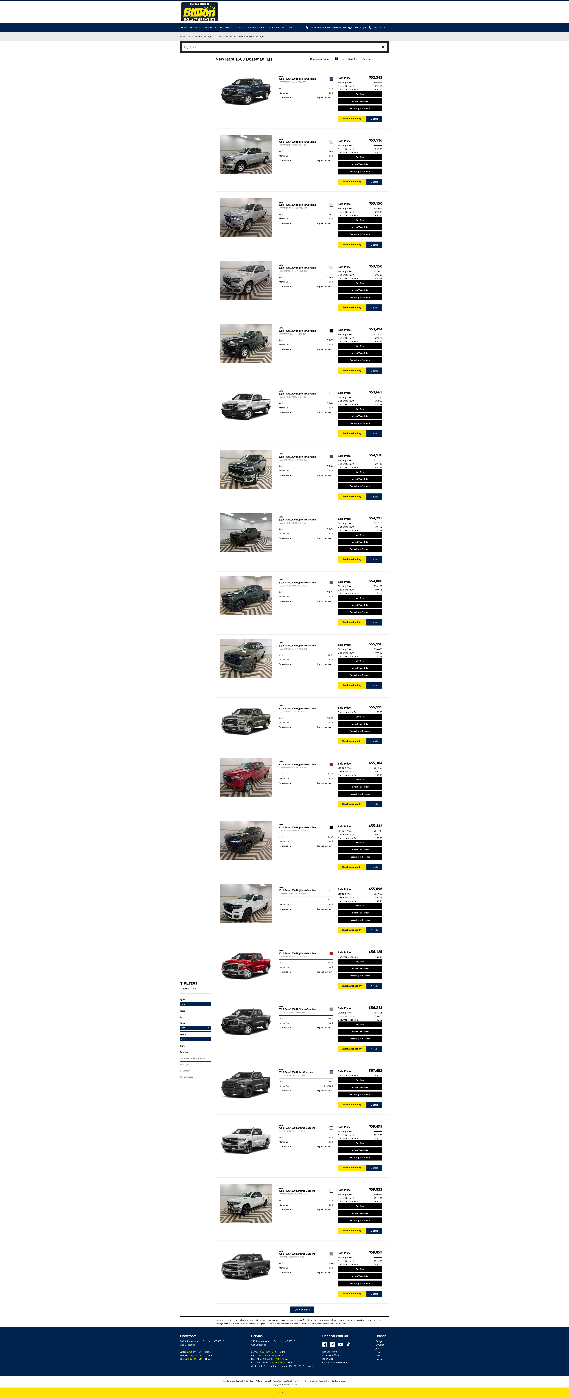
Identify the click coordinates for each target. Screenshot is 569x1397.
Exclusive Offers (330, 1355)
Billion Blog (327, 1358)
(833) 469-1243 (268, 1351)
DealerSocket (296, 1381)
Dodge (379, 1341)
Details (374, 118)
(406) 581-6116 (296, 1366)
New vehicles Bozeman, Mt (200, 36)
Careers (274, 27)
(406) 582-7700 (271, 1358)
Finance (240, 27)
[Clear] (194, 988)
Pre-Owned (226, 27)
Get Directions (187, 1344)
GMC (378, 1355)
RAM (378, 1351)
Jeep (378, 1348)
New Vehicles (210, 27)
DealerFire (277, 1381)
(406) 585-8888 (277, 1362)
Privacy (280, 1392)
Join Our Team (329, 1351)
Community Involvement (334, 1362)
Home (184, 27)
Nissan (379, 1358)
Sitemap (289, 1392)
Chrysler (380, 1344)
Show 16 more (302, 1309)
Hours (208, 1351)
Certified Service (257, 27)
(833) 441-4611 (194, 1351)
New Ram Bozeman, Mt (226, 36)
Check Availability (352, 118)
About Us (286, 27)
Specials (195, 27)
